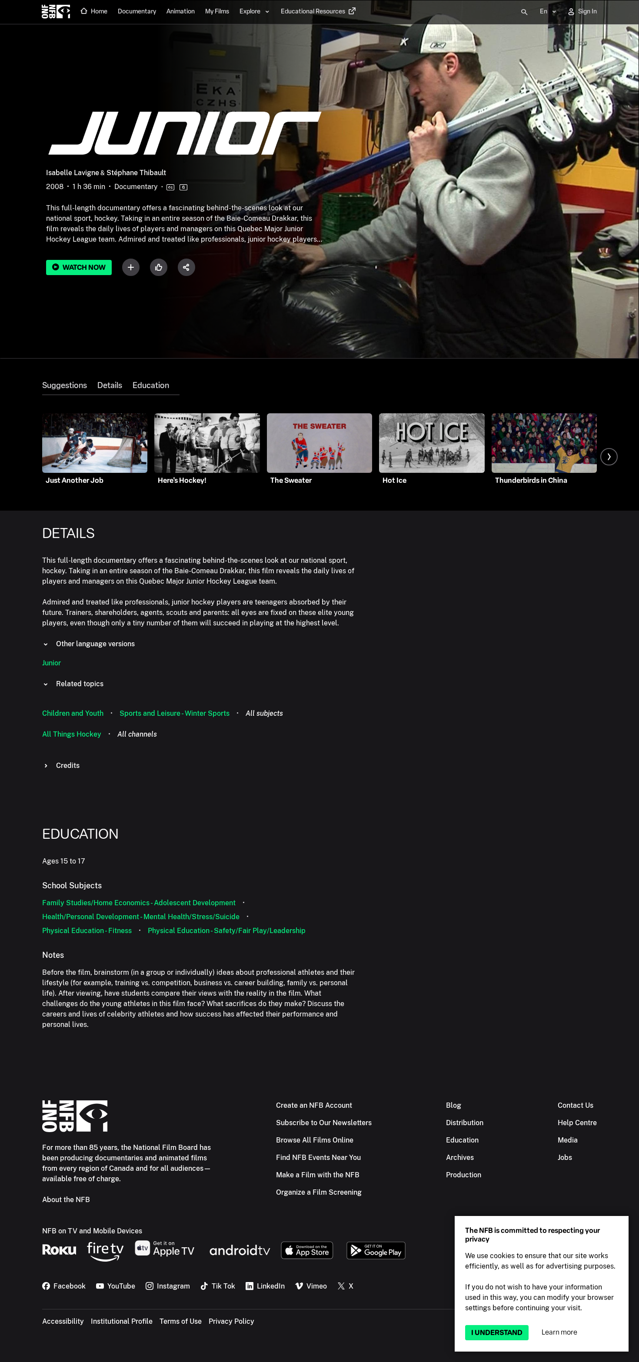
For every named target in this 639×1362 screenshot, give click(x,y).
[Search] (524, 12)
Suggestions (64, 385)
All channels (137, 734)
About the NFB (66, 1200)
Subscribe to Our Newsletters (324, 1123)
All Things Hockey (71, 734)
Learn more (559, 1332)
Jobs (565, 1157)
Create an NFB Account (314, 1105)
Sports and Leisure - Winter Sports (175, 713)
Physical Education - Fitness (87, 931)
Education (151, 385)
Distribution (464, 1123)
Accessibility (63, 1321)
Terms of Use (181, 1321)
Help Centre (577, 1123)
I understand (497, 1333)
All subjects (264, 713)
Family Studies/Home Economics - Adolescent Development (139, 903)
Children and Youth (72, 713)
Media (568, 1140)
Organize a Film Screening (319, 1192)
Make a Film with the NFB (317, 1175)
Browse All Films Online (314, 1140)
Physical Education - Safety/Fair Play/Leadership (227, 931)
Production (463, 1175)
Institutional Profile (122, 1321)
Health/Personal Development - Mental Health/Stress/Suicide (141, 917)
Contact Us (575, 1105)
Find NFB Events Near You (318, 1157)
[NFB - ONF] (56, 12)
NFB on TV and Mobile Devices (92, 1231)
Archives (460, 1157)
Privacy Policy (231, 1321)
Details (109, 385)
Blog (453, 1105)
